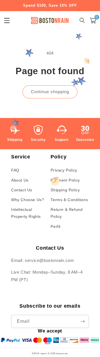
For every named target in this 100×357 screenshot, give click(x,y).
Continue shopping (50, 91)
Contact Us (21, 190)
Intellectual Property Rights (26, 213)
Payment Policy (65, 180)
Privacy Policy (64, 170)
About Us (20, 180)
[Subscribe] (82, 321)
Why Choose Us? (27, 199)
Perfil (56, 226)
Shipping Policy (65, 190)
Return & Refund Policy (66, 213)
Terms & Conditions (69, 199)
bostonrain (62, 353)
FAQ (15, 170)
